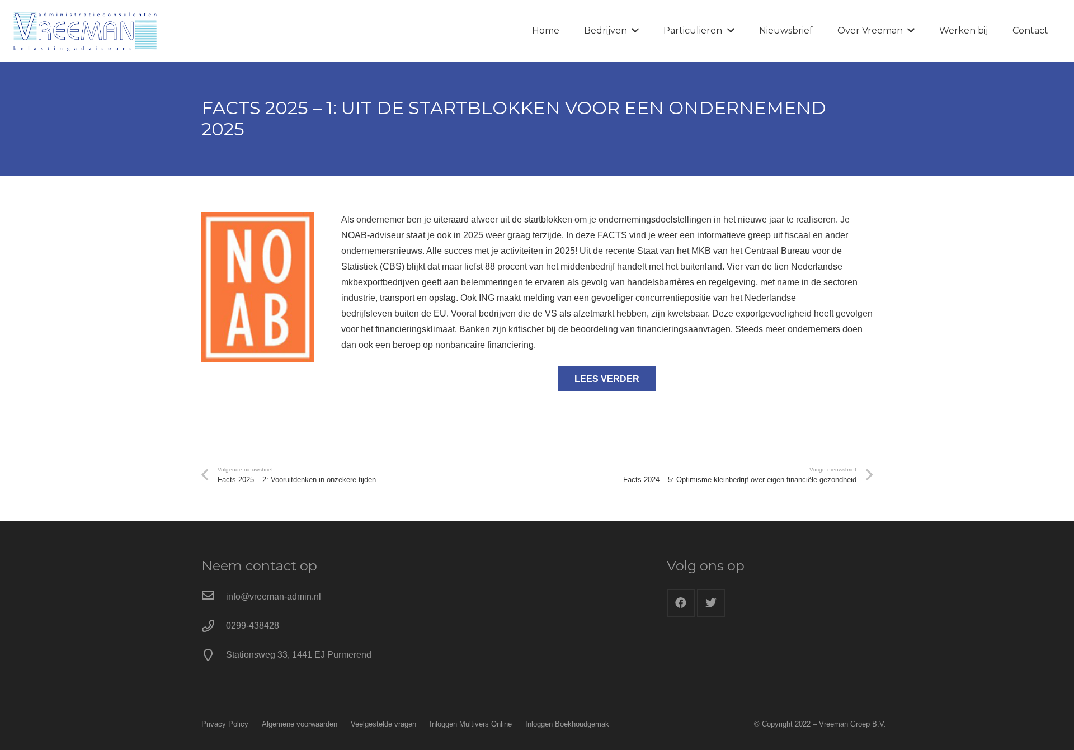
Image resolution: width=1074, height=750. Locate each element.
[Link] (85, 30)
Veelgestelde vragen (383, 724)
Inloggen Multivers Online (471, 724)
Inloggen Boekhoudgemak (567, 724)
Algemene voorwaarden (299, 724)
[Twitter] (711, 603)
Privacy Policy (224, 724)
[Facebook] (681, 603)
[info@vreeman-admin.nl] (213, 597)
